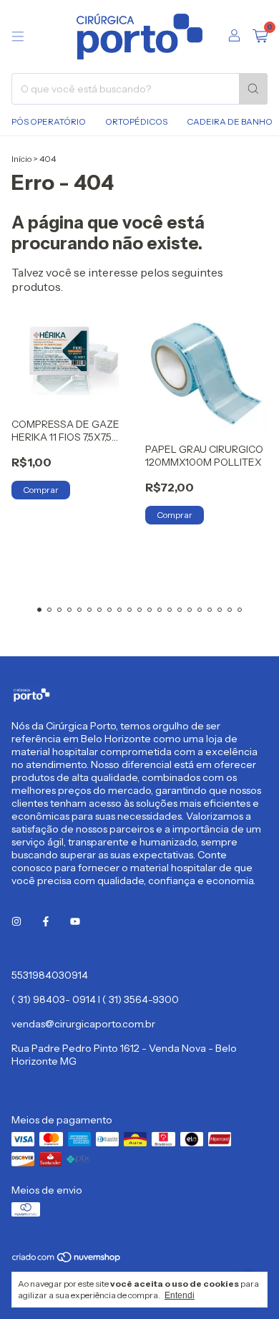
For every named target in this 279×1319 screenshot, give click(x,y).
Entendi (180, 1295)
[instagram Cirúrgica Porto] (16, 922)
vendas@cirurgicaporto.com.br (83, 1023)
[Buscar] (253, 89)
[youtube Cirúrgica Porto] (75, 922)
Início (21, 158)
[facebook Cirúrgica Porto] (46, 922)
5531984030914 (49, 975)
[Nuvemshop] (66, 1260)
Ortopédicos (136, 121)
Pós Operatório (48, 121)
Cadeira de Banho (230, 121)
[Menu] (17, 36)
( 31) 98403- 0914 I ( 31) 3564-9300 (95, 999)
